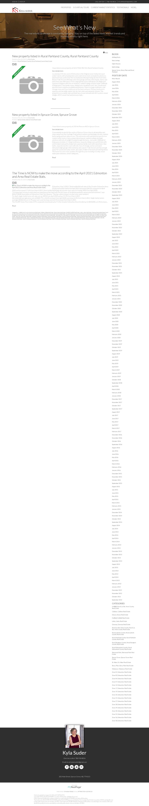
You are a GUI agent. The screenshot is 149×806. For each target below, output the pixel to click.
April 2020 (115, 328)
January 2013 (116, 587)
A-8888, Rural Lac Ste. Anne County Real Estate (29, 212)
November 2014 (117, 516)
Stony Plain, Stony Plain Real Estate (24, 216)
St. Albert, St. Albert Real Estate (121, 662)
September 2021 (117, 273)
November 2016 (117, 438)
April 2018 (115, 386)
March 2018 (116, 389)
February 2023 (116, 218)
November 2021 (117, 266)
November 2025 (117, 111)
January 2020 (116, 337)
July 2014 (115, 528)
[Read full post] (31, 85)
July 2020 (115, 318)
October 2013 (116, 558)
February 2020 (116, 334)
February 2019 (116, 373)
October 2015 (116, 480)
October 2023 (116, 192)
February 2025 (116, 140)
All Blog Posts (116, 57)
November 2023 (117, 189)
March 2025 (116, 137)
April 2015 (115, 499)
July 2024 (115, 163)
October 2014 (116, 519)
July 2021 (115, 279)
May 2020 (115, 324)
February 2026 (116, 101)
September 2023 (117, 195)
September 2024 (117, 156)
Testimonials (123, 7)
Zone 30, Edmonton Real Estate (44, 219)
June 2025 (115, 127)
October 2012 (116, 596)
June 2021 (115, 282)
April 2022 (115, 250)
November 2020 (117, 305)
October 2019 (116, 347)
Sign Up (22, 2)
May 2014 (115, 535)
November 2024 (117, 150)
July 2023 (115, 201)
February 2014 (116, 545)
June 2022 (115, 244)
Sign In (14, 2)
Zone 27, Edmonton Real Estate (93, 217)
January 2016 (116, 470)
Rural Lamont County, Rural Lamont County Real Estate (52, 213)
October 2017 (116, 405)
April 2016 (115, 460)
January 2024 (116, 182)
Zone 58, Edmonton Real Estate (88, 219)
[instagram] (81, 767)
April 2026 (115, 95)
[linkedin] (72, 767)
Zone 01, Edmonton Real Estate (55, 216)
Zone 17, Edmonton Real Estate (34, 217)
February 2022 (116, 257)
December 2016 (117, 435)
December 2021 (117, 263)
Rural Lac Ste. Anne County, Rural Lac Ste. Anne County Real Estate (123, 628)
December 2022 (117, 224)
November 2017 (117, 402)
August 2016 (116, 448)
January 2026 (116, 104)
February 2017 (116, 431)
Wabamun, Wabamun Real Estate (39, 216)
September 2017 (117, 409)
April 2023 (115, 211)
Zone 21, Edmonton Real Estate (78, 217)
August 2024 (116, 159)
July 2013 (115, 567)
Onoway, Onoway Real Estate (98, 212)
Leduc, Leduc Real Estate (86, 212)
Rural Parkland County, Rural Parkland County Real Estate (35, 61)
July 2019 (115, 357)
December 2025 (117, 108)
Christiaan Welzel (68, 791)
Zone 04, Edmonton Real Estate (84, 216)
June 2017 (115, 418)
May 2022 (115, 247)
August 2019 (116, 354)
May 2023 (115, 208)
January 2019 (116, 376)
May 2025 (115, 130)
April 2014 (115, 538)
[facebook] (67, 767)
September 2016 (117, 444)
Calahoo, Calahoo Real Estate (47, 212)
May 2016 (115, 457)
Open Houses (116, 64)
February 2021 (116, 295)
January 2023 (116, 221)
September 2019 (117, 350)
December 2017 (117, 399)
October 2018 (116, 380)
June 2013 (115, 571)
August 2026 (116, 82)
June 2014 (115, 532)
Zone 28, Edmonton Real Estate (121, 704)
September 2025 (117, 117)
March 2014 (116, 541)
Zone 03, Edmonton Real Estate (69, 216)
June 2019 (115, 360)
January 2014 (116, 548)
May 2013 (115, 574)
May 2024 (115, 169)
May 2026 (115, 91)
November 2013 (117, 554)
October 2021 (116, 269)
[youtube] (76, 767)
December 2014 (117, 512)
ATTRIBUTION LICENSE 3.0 (85, 791)
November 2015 (117, 477)
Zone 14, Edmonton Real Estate (19, 217)
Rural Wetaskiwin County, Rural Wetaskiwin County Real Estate (40, 215)
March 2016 (116, 464)
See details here (57, 71)
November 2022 (117, 227)
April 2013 (115, 577)
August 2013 (116, 564)
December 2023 (117, 185)
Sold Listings (116, 67)
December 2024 (117, 146)
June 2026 (115, 88)
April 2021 (115, 289)
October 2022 (116, 231)
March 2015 (116, 503)
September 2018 (117, 383)
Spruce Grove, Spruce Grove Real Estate (29, 120)
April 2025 (115, 133)
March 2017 (116, 428)
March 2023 (116, 214)
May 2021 (115, 286)
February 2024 (116, 179)
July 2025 (115, 124)
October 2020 (116, 308)
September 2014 (117, 522)
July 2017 (115, 415)
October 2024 (116, 153)
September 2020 (117, 312)
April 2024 (115, 172)
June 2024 (115, 166)
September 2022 (117, 234)
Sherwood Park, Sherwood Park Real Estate (66, 215)
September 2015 (117, 483)
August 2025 (116, 121)
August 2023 (116, 198)
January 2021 (116, 299)
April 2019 (115, 367)
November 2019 (117, 344)
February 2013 (116, 584)
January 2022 (116, 260)
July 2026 (115, 85)
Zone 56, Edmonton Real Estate (74, 219)
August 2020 (116, 315)
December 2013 (117, 551)
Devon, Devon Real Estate (60, 212)
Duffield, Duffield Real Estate (73, 212)
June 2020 (115, 321)
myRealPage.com (74, 787)
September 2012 (117, 600)
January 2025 (116, 143)
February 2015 (116, 506)
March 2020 (116, 331)
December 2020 (117, 302)
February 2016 (116, 467)
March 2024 (116, 176)
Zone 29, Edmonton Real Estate (30, 219)
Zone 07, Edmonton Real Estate (99, 216)
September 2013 (117, 561)
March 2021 (116, 292)
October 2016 (116, 441)
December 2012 (117, 590)
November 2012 (117, 593)
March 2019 (116, 370)
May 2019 (115, 363)
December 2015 (117, 473)
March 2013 (116, 580)
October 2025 (116, 114)
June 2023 (115, 205)
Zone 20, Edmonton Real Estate (63, 217)
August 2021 (116, 276)
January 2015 (116, 509)
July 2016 (115, 451)
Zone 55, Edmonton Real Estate (59, 219)
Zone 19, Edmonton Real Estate (49, 217)
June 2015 (115, 493)
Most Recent (116, 78)
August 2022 (116, 237)
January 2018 (116, 396)
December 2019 (117, 341)
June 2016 (115, 454)
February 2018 (116, 392)
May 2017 (115, 422)
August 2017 (116, 412)
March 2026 (116, 98)
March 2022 (116, 253)
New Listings (116, 60)
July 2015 (115, 490)
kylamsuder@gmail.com (79, 762)
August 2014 (116, 525)
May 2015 (115, 496)
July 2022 (115, 240)
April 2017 (115, 425)
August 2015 (116, 486)
